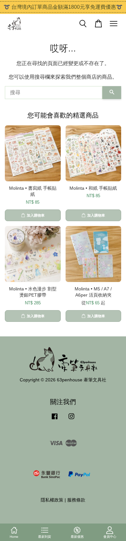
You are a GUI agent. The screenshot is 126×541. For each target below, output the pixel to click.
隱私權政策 (52, 500)
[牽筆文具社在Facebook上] (54, 419)
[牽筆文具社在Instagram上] (71, 419)
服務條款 (76, 500)
